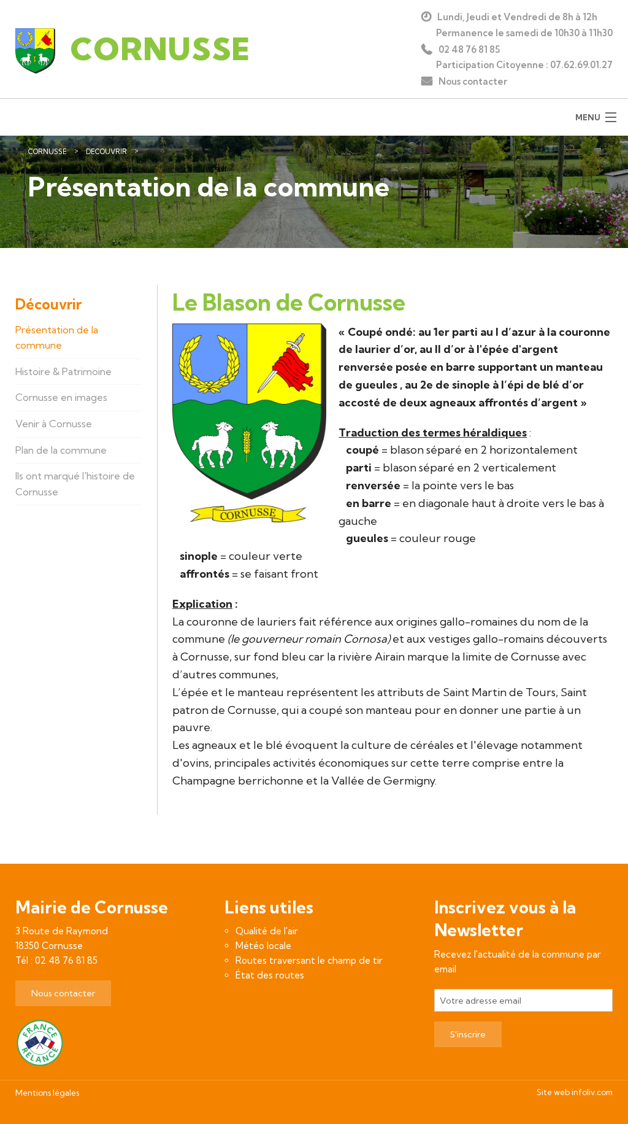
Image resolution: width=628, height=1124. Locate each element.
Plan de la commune (61, 450)
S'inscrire (468, 1034)
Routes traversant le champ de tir (309, 960)
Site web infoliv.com (575, 1092)
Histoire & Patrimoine (63, 371)
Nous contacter (472, 81)
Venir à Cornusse (53, 423)
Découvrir (106, 151)
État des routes (270, 975)
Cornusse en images (61, 397)
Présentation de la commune (202, 151)
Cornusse (47, 151)
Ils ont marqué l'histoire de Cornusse (75, 484)
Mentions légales (47, 1093)
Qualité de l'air (267, 931)
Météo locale (263, 946)
